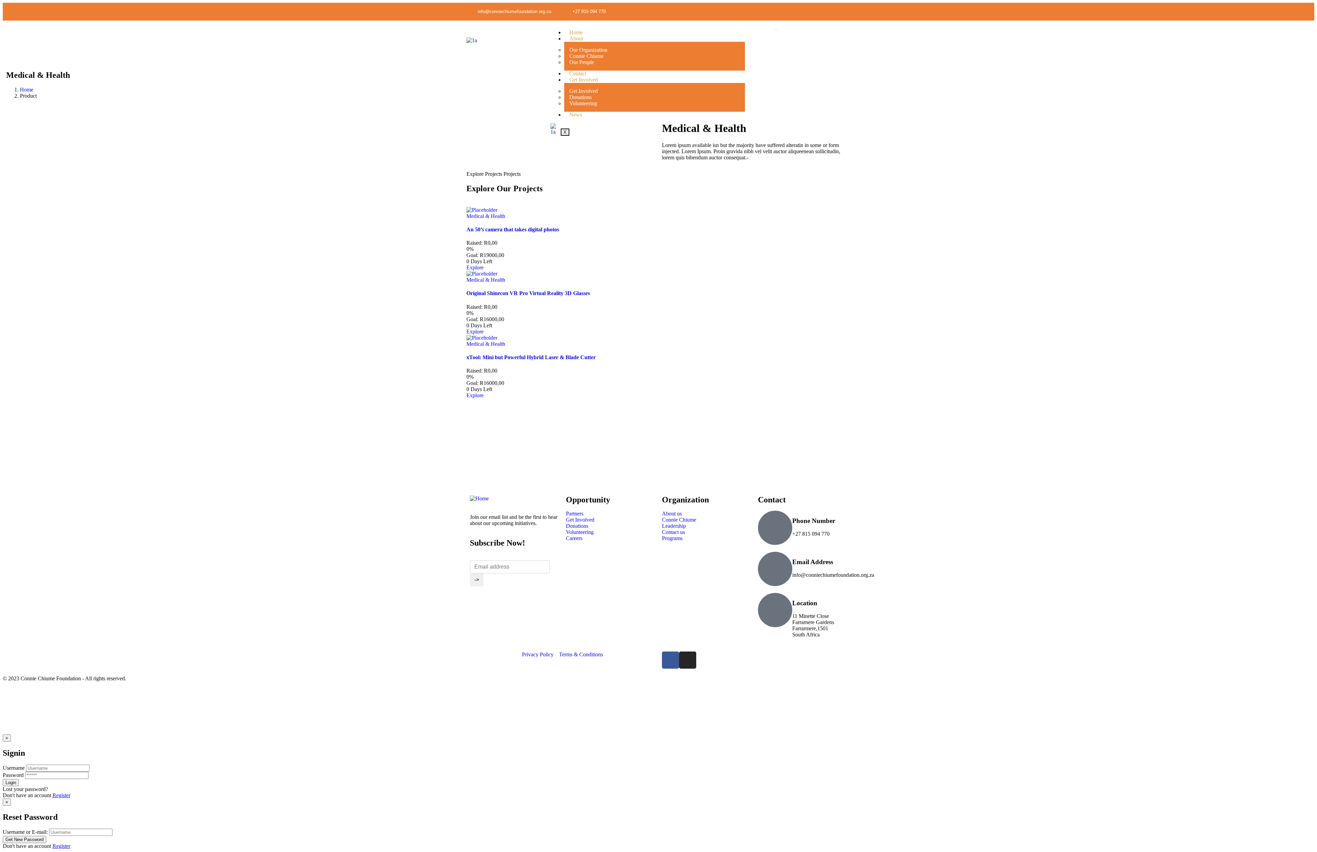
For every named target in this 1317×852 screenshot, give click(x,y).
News (575, 115)
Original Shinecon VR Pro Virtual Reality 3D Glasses (528, 293)
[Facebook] (670, 660)
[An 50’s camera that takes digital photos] (481, 210)
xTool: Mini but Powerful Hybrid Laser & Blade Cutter (531, 357)
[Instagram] (845, 11)
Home (576, 32)
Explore (475, 267)
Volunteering (583, 103)
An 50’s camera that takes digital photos (512, 229)
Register (61, 795)
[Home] (479, 498)
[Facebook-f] (831, 11)
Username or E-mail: (25, 832)
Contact (577, 73)
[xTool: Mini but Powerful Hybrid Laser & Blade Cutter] (481, 338)
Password (13, 775)
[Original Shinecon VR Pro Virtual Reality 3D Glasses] (481, 274)
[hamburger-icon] (776, 29)
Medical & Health (485, 216)
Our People (581, 62)
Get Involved (583, 80)
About (576, 38)
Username (14, 768)
